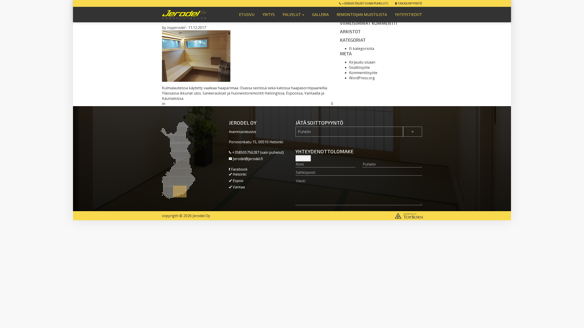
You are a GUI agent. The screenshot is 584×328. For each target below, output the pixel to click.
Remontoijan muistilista (362, 14)
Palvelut (292, 14)
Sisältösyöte (359, 67)
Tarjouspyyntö (409, 3)
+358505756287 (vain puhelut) (364, 3)
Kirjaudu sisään (362, 62)
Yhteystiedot (408, 14)
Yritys (269, 14)
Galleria (320, 14)
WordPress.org (362, 77)
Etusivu (247, 14)
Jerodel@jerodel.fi (247, 158)
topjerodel (176, 27)
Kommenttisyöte (363, 72)
